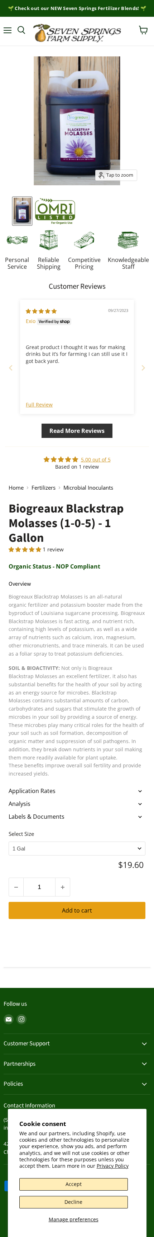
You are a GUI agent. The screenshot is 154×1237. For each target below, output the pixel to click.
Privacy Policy (113, 1165)
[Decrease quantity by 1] (16, 887)
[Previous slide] (10, 368)
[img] (41, 311)
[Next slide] (143, 368)
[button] (26, 549)
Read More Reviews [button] (77, 431)
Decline (73, 1201)
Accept (74, 1184)
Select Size (21, 833)
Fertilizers (44, 488)
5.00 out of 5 (96, 459)
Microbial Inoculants (88, 488)
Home (16, 488)
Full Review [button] (39, 404)
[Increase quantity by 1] (63, 887)
